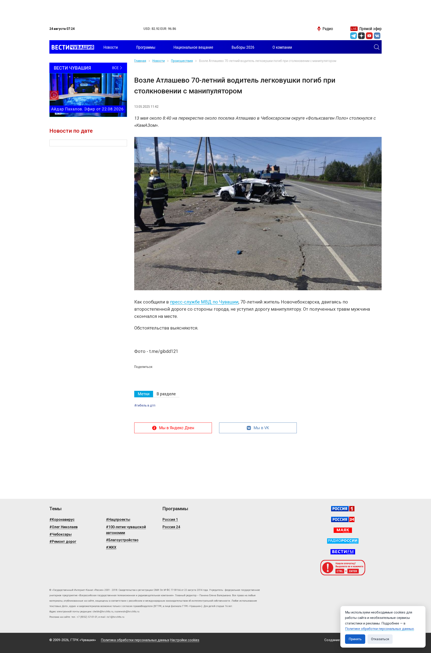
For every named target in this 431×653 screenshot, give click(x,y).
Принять (355, 639)
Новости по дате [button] (71, 131)
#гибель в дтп (144, 405)
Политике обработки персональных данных (379, 629)
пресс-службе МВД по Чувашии (204, 302)
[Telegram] (353, 35)
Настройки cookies (184, 640)
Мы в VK (261, 427)
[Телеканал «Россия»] (342, 508)
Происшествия (182, 61)
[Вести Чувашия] (71, 47)
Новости (158, 61)
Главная (140, 61)
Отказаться (380, 639)
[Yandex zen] (361, 35)
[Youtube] (369, 35)
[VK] (377, 35)
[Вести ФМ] (342, 551)
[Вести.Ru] (342, 519)
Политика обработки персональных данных (135, 640)
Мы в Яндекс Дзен (176, 427)
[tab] (143, 394)
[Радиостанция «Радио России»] (342, 541)
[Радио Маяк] (343, 530)
